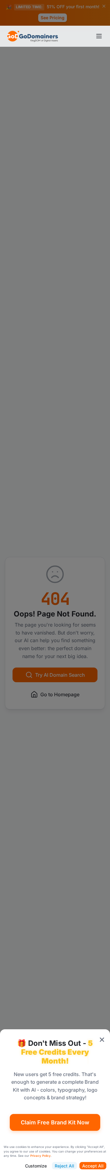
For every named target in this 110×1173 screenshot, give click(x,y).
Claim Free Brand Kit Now (55, 1122)
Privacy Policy (40, 1155)
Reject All (64, 1165)
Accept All (93, 1165)
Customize (36, 1165)
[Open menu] (99, 36)
